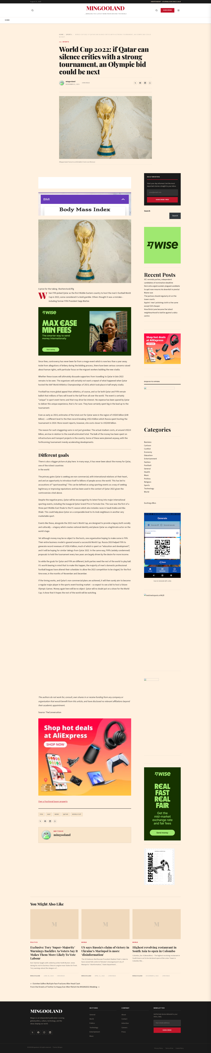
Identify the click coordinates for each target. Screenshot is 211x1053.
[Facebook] (38, 1032)
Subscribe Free (162, 200)
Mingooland (105, 8)
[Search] (156, 10)
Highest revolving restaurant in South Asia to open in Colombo (154, 949)
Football (147, 465)
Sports (69, 35)
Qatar (65, 814)
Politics (147, 478)
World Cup (76, 814)
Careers (124, 1027)
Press (123, 1032)
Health (147, 472)
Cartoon (147, 445)
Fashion (147, 462)
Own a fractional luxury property (53, 801)
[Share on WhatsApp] (150, 83)
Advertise (125, 1023)
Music (146, 475)
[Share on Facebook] (140, 83)
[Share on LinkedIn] (145, 83)
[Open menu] (178, 10)
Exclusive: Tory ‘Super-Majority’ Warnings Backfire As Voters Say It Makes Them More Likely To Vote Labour (54, 952)
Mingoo (60, 1047)
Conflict (147, 448)
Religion (147, 482)
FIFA (41, 814)
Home (7, 20)
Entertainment (150, 458)
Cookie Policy (180, 1048)
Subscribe (167, 10)
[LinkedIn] (50, 1032)
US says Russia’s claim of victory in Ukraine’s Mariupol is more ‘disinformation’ (105, 951)
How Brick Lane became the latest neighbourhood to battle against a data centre (160, 312)
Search (147, 211)
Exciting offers (150, 503)
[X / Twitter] (32, 1032)
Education (148, 455)
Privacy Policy (158, 1048)
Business (147, 442)
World (146, 492)
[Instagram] (44, 1032)
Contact (124, 1019)
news (57, 814)
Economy (148, 452)
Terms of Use (169, 1048)
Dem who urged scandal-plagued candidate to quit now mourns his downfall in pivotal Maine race (162, 289)
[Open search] (32, 10)
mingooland (70, 81)
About (123, 1014)
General (147, 468)
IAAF (49, 814)
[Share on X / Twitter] (135, 83)
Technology (149, 488)
